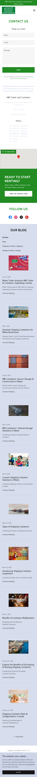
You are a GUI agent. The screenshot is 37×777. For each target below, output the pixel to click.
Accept (18, 772)
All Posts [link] (5, 237)
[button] (34, 10)
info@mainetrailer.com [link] (18, 114)
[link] (8, 10)
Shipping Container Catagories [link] (12, 246)
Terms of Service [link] (19, 78)
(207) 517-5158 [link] (18, 110)
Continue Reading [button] (8, 293)
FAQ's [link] (4, 242)
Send (18, 70)
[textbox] (18, 35)
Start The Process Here (18, 194)
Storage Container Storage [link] (11, 250)
